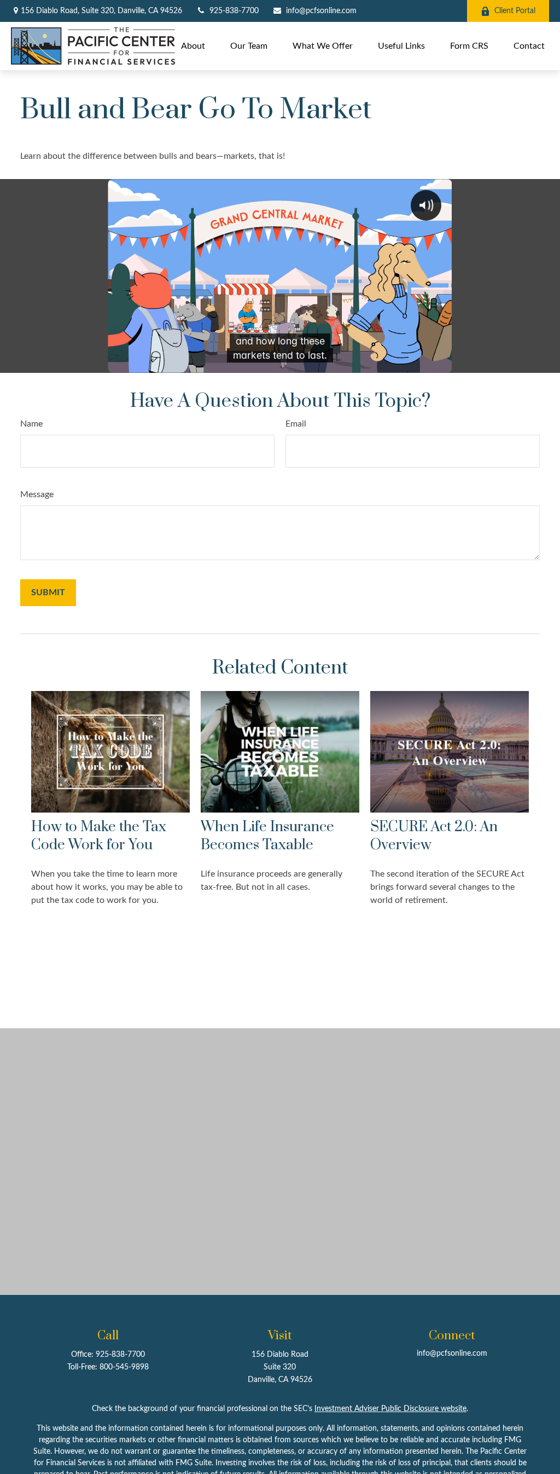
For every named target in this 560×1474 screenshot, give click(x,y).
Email (295, 423)
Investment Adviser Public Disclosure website (390, 1409)
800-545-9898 (124, 1367)
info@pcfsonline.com (321, 11)
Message (37, 494)
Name (31, 423)
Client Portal (514, 11)
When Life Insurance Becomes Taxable (267, 836)
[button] (193, 45)
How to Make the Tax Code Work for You (98, 836)
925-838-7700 (234, 11)
